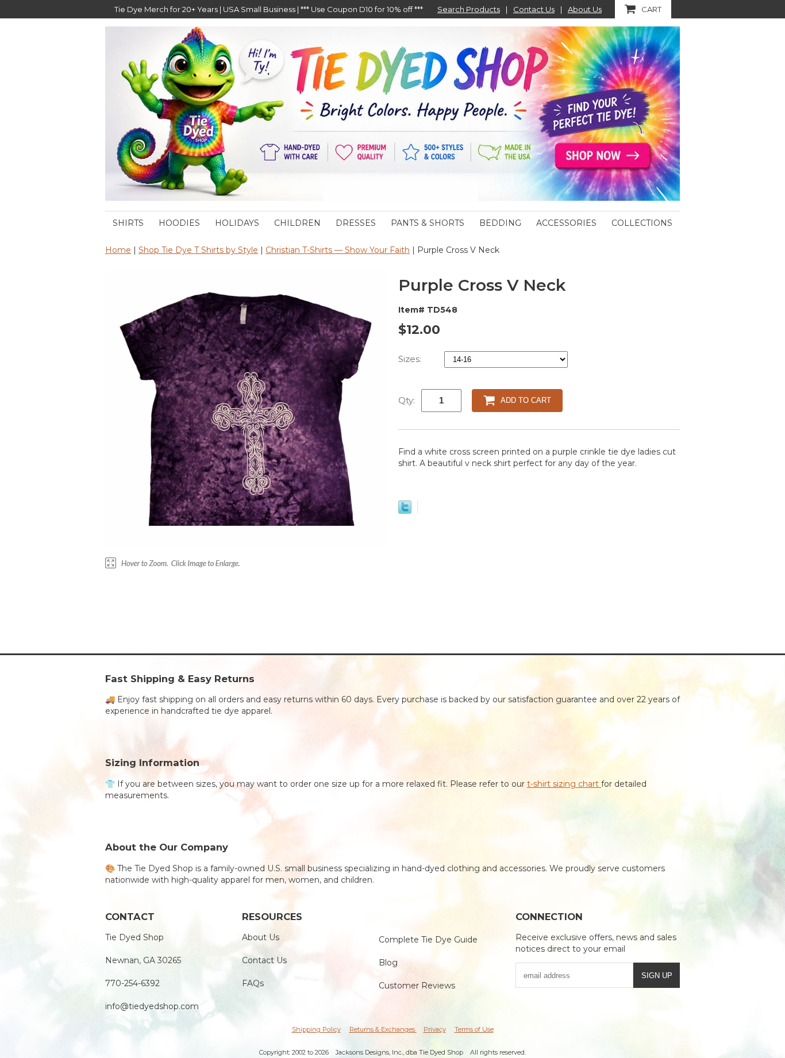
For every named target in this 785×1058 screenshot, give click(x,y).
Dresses (356, 223)
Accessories (566, 223)
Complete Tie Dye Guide (428, 939)
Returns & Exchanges (383, 1029)
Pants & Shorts (427, 223)
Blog (388, 962)
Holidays (237, 223)
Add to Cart (526, 400)
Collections (641, 223)
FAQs (253, 983)
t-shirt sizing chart (564, 784)
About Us (585, 9)
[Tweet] (404, 511)
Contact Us (534, 9)
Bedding (500, 223)
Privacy (435, 1029)
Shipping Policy (316, 1029)
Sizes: (411, 358)
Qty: (406, 400)
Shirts (128, 223)
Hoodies (179, 223)
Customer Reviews (417, 985)
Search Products (468, 9)
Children (297, 223)
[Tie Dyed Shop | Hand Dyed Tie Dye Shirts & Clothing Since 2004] (392, 113)
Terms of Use (474, 1029)
